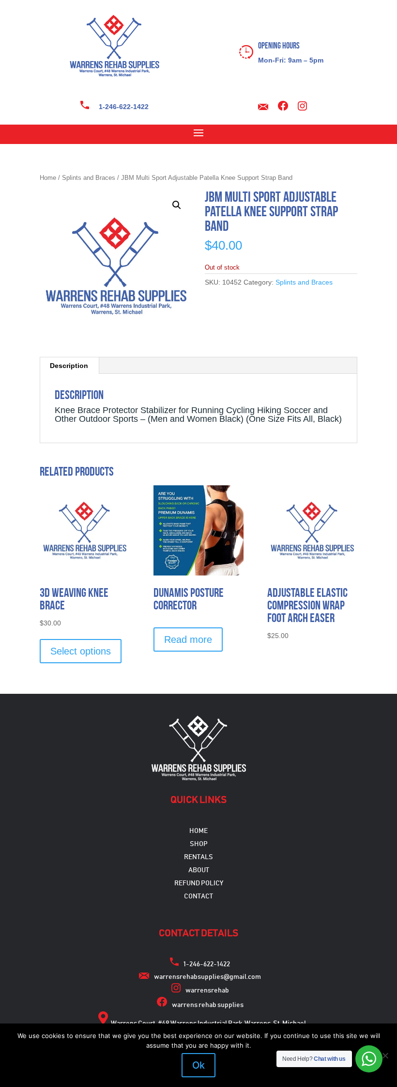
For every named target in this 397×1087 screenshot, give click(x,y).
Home (48, 177)
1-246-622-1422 (124, 107)
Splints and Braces (88, 177)
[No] (385, 1055)
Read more (188, 639)
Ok (198, 1065)
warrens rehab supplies (208, 1005)
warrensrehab (207, 990)
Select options (80, 651)
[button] (176, 205)
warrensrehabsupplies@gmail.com (207, 977)
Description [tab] (69, 365)
